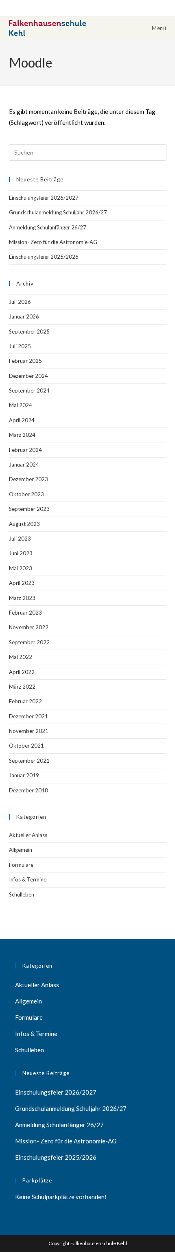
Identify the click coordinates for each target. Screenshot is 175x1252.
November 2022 (28, 627)
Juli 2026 (20, 302)
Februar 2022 (25, 701)
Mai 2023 (20, 568)
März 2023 (22, 598)
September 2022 (29, 642)
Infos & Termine (27, 879)
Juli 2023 (20, 538)
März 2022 (22, 686)
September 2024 (29, 390)
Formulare (21, 865)
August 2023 (24, 524)
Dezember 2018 (28, 790)
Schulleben (21, 894)
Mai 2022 (20, 657)
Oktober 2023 (26, 494)
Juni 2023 (21, 553)
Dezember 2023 (28, 479)
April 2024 (22, 420)
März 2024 (22, 435)
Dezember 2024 (28, 376)
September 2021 (29, 760)
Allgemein (20, 849)
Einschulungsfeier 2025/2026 (44, 256)
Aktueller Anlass (28, 835)
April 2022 (22, 672)
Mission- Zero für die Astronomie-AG (53, 242)
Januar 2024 (24, 464)
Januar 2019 (24, 775)
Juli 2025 (20, 346)
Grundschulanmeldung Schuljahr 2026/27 (58, 212)
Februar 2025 (25, 361)
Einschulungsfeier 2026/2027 (44, 197)
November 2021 (28, 731)
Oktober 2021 (26, 745)
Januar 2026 (24, 316)
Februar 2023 (25, 612)
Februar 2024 (25, 450)
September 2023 (29, 509)
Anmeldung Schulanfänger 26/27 (47, 227)
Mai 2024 (20, 405)
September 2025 (29, 331)
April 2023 (22, 583)
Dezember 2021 (28, 716)
